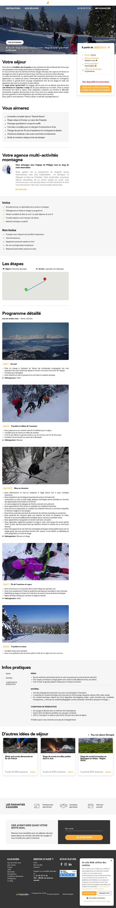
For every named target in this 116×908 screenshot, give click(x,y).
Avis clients (11, 865)
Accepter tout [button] (89, 893)
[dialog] (97, 882)
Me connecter (103, 8)
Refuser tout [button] (104, 893)
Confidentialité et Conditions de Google (96, 901)
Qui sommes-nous (14, 863)
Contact (37, 867)
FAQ (35, 863)
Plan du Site (38, 865)
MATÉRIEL (9, 678)
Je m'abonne (84, 837)
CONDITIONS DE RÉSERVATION (11, 683)
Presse (9, 867)
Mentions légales (68, 894)
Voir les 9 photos (14, 42)
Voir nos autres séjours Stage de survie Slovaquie (96, 88)
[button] (26, 289)
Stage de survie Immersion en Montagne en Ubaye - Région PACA (93, 758)
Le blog (10, 881)
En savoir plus (21, 189)
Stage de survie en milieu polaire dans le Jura (57, 757)
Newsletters (11, 874)
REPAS (8, 674)
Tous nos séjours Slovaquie (100, 734)
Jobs (9, 869)
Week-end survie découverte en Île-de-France (19, 757)
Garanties (11, 872)
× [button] (111, 861)
